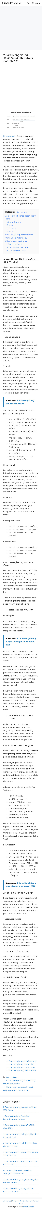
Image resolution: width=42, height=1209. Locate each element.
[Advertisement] (21, 27)
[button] (28, 3)
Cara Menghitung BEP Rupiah (21, 1064)
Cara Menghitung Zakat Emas (22, 1067)
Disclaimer (27, 1201)
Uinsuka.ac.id (11, 3)
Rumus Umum (12, 1077)
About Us (7, 1201)
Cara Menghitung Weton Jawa (22, 1070)
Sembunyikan (22, 212)
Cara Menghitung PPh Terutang (22, 1061)
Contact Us (17, 1201)
